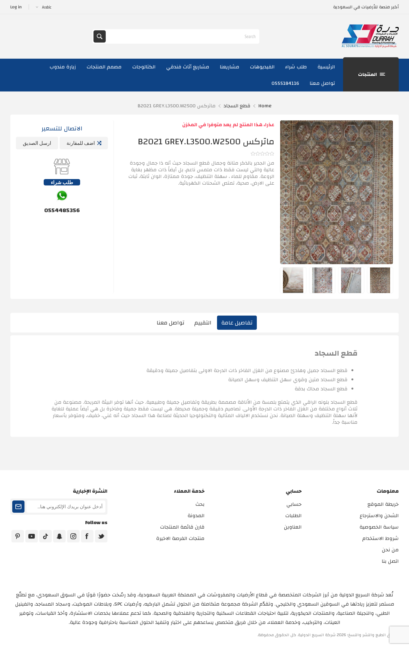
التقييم (202, 323)
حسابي (294, 504)
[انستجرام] (73, 536)
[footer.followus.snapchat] (59, 536)
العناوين (293, 527)
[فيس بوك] (87, 536)
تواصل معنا (170, 323)
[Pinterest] (17, 536)
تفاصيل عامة (237, 323)
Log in (16, 7)
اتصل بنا (390, 561)
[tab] (237, 323)
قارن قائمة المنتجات (182, 527)
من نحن (390, 549)
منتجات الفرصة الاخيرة (180, 538)
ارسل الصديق (37, 143)
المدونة (196, 515)
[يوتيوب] (31, 536)
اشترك (18, 506)
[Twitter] (101, 536)
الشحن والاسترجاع (379, 515)
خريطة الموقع (383, 504)
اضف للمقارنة (80, 143)
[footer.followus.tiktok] (45, 536)
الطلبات (293, 515)
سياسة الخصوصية (379, 527)
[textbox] (182, 36)
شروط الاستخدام (380, 538)
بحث (99, 36)
